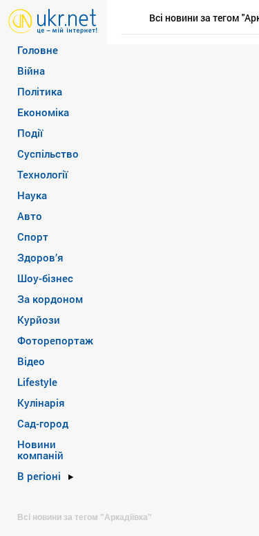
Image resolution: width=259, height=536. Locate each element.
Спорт (32, 236)
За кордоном (50, 298)
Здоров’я (40, 257)
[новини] (52, 20)
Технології (42, 174)
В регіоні (39, 475)
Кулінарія (41, 402)
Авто (29, 215)
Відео (31, 361)
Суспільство (48, 153)
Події (30, 132)
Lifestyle (37, 381)
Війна (31, 70)
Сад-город (42, 423)
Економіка (43, 112)
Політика (39, 91)
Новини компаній (40, 449)
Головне (37, 49)
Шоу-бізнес (45, 278)
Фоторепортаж (55, 340)
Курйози (38, 319)
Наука (32, 195)
